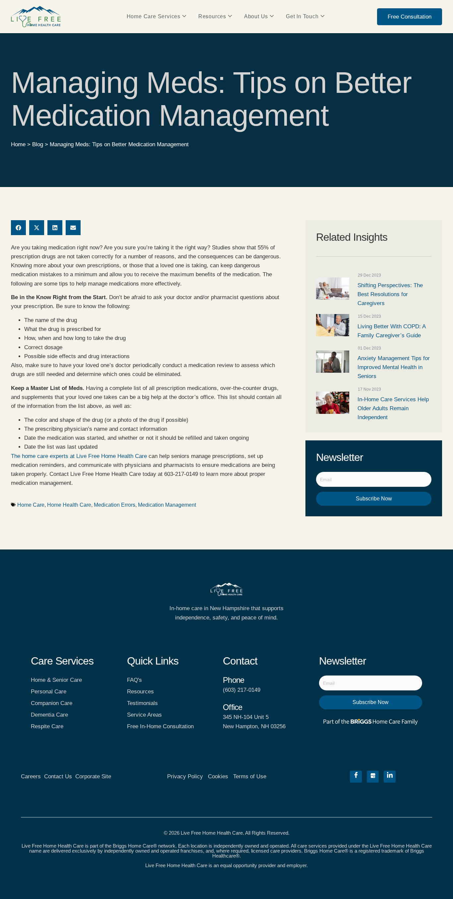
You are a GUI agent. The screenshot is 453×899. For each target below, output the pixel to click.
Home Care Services (153, 16)
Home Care (30, 505)
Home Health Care (69, 505)
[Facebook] (356, 777)
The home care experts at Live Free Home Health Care (79, 456)
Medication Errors (114, 505)
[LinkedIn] (390, 777)
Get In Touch (302, 16)
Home (18, 144)
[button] (18, 227)
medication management (167, 505)
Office (232, 707)
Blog (37, 144)
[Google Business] (373, 777)
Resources (212, 16)
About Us (256, 16)
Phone (233, 679)
